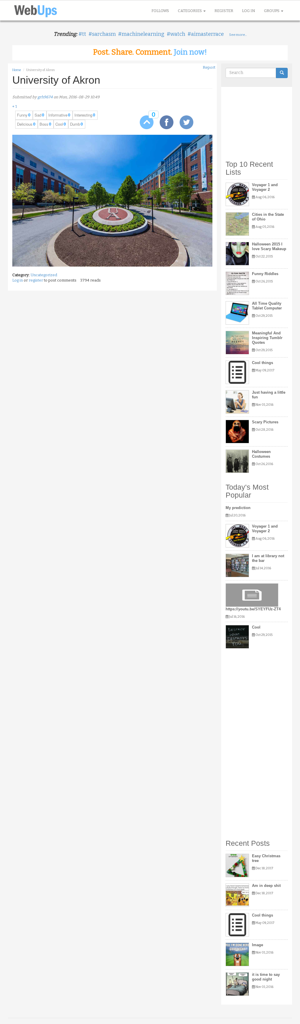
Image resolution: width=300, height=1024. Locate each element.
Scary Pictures (265, 422)
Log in (248, 11)
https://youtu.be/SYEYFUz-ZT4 (253, 609)
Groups (272, 11)
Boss (44, 124)
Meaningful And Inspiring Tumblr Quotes (267, 338)
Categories (190, 11)
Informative (57, 115)
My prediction (238, 508)
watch (177, 34)
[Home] (37, 10)
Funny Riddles (265, 274)
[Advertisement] (257, 120)
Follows (160, 11)
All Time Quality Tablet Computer (267, 305)
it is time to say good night (266, 976)
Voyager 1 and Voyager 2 (265, 187)
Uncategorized (43, 275)
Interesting (83, 115)
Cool (59, 124)
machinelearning (143, 34)
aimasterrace (207, 34)
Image (257, 945)
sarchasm (104, 34)
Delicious (25, 124)
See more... (238, 35)
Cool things (262, 363)
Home (16, 70)
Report (209, 67)
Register (223, 11)
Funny (22, 115)
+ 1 (14, 106)
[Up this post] (142, 122)
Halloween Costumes (261, 454)
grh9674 (45, 97)
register (36, 280)
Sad (38, 115)
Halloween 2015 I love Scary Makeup (269, 246)
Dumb (75, 124)
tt (84, 34)
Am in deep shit (266, 885)
